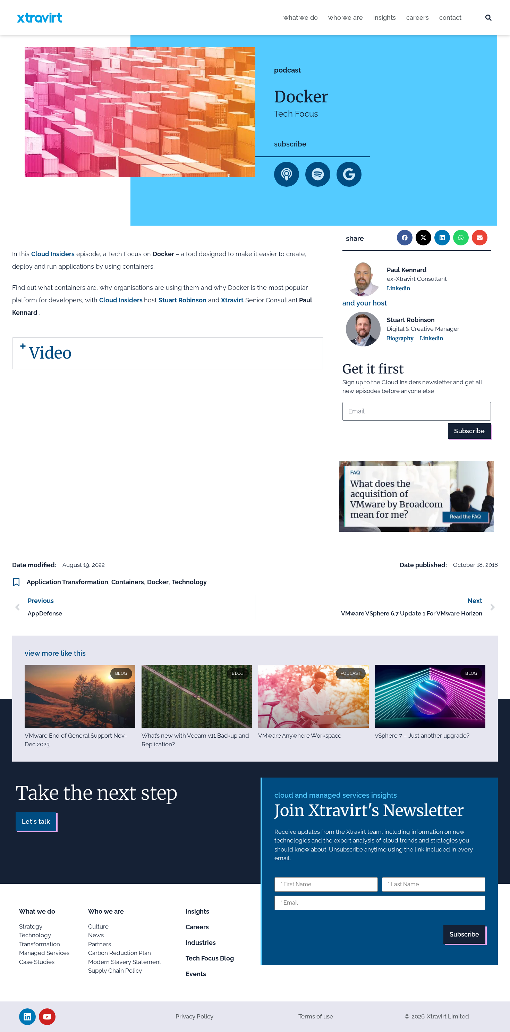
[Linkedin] (27, 1016)
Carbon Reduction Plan (119, 952)
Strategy (30, 926)
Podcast (287, 70)
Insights (384, 17)
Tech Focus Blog (210, 958)
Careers (417, 17)
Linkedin (398, 288)
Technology (189, 582)
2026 (418, 1016)
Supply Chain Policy (115, 970)
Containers (127, 582)
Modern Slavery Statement (124, 961)
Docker (158, 582)
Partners (99, 944)
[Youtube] (47, 1016)
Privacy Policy (194, 1016)
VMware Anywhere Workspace (299, 735)
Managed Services (44, 952)
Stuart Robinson (182, 300)
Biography (400, 338)
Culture (98, 926)
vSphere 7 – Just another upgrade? (422, 735)
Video (50, 353)
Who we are (345, 17)
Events (196, 974)
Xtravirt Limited (448, 1016)
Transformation (39, 944)
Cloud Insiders (53, 254)
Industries (201, 942)
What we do (300, 17)
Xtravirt (232, 300)
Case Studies (36, 961)
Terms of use (315, 1016)
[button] (488, 18)
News (96, 935)
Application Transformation (67, 582)
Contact (450, 17)
